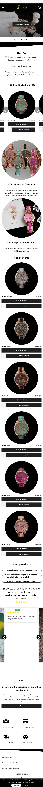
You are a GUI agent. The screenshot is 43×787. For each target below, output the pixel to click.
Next (37, 110)
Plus (21, 706)
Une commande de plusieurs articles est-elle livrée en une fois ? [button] (22, 575)
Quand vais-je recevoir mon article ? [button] (22, 570)
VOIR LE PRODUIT (21, 124)
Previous (5, 110)
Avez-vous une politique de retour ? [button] (21, 581)
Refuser (27, 785)
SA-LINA (25, 774)
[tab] (22, 570)
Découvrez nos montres (21, 24)
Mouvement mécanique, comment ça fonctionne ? (21, 688)
